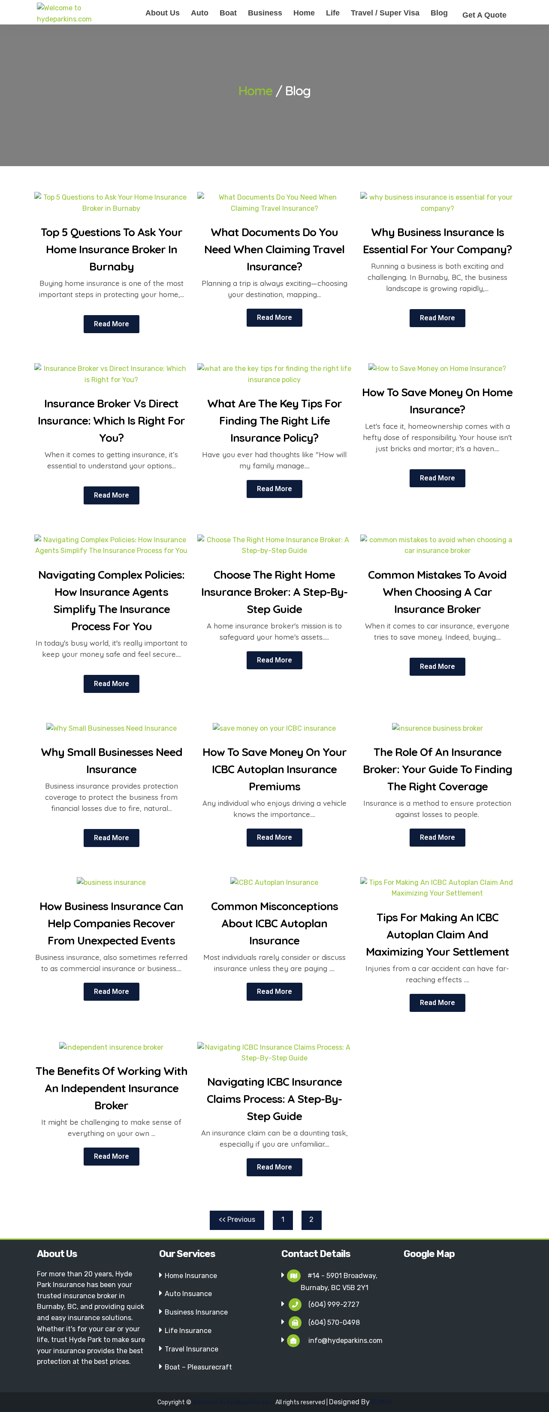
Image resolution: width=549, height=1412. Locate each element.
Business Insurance (196, 1312)
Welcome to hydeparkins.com (234, 1402)
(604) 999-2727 (333, 1304)
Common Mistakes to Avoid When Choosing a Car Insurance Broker (437, 592)
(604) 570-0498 (334, 1322)
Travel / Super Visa (385, 13)
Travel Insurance (191, 1349)
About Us (162, 13)
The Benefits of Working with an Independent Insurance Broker (111, 1088)
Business (265, 13)
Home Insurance (191, 1276)
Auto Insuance (188, 1294)
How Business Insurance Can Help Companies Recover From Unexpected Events (111, 923)
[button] (111, 324)
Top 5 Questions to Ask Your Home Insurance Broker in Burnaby (111, 249)
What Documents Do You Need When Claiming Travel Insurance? (274, 249)
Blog (439, 13)
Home (304, 13)
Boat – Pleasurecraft (198, 1367)
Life (333, 13)
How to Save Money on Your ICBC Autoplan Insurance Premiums (274, 769)
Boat (228, 13)
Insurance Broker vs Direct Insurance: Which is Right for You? (111, 420)
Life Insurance (188, 1331)
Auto (199, 13)
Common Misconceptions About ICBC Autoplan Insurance (274, 923)
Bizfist (381, 1402)
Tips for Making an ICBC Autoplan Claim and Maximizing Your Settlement (437, 934)
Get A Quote (484, 15)
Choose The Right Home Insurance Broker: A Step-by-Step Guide (274, 592)
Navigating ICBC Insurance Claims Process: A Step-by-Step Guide (274, 1099)
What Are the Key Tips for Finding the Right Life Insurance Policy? (274, 420)
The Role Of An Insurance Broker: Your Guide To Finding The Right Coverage (437, 769)
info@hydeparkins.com (345, 1340)
